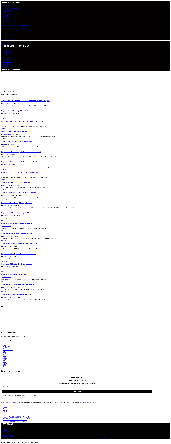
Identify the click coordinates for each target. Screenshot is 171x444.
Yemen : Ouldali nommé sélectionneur (14, 131)
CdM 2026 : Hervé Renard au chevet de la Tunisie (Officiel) (15, 25)
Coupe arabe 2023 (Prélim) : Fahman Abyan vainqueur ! (21, 152)
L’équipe (5, 431)
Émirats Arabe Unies (8, 350)
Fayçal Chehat (6, 215)
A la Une (3, 97)
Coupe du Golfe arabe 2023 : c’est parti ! (15, 182)
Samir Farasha (6, 164)
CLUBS (7, 14)
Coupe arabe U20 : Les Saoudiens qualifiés (16, 294)
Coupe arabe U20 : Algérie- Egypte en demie (16, 264)
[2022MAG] (16, 47)
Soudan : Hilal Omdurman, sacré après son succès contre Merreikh (16, 30)
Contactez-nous (6, 432)
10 (4, 302)
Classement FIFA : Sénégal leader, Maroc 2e (16, 203)
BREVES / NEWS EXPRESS (12, 8)
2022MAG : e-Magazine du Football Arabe (12, 42)
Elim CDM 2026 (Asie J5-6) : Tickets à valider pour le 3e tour (23, 121)
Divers (3, 251)
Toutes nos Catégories (5, 336)
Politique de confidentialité (8, 435)
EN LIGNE (8, 9)
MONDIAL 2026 (7, 20)
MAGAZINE (6, 19)
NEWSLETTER (4, 66)
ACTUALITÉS (6, 5)
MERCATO (5, 16)
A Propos (5, 429)
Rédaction (5, 144)
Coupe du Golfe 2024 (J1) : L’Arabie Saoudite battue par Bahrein (24, 111)
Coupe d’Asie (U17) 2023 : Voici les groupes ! (17, 141)
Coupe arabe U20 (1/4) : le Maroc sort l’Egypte (17, 223)
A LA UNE (8, 7)
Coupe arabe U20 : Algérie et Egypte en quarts (17, 284)
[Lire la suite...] (92, 402)
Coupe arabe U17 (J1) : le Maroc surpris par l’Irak (19, 243)
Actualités (4, 200)
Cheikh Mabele (6, 103)
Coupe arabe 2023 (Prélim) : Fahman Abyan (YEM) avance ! (22, 162)
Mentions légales (6, 434)
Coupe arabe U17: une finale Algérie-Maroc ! (17, 213)
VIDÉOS (8, 10)
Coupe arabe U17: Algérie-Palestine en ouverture (18, 254)
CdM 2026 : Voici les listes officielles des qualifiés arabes (15, 420)
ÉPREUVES (8, 13)
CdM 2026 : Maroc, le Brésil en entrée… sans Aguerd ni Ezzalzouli (16, 35)
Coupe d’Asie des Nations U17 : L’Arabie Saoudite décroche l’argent (25, 101)
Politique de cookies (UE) (8, 436)
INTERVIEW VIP (7, 17)
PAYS (7, 15)
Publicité (5, 430)
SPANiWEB (106, 438)
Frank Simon (6, 175)
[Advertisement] (41, 81)
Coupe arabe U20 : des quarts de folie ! (14, 274)
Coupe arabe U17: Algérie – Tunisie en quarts (17, 233)
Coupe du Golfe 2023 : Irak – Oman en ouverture (18, 192)
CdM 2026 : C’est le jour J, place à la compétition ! (14, 421)
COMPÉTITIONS (7, 11)
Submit (15, 439)
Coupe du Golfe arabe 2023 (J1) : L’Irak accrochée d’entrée (22, 172)
